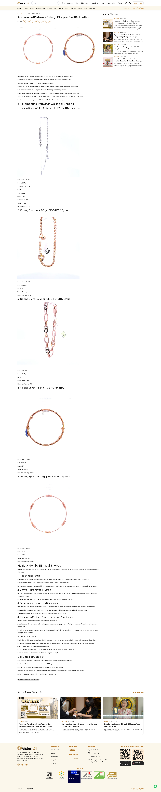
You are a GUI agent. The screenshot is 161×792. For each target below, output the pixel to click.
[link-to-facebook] (137, 8)
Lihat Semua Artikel (137, 692)
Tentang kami (55, 750)
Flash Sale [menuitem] (92, 8)
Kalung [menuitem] (60, 8)
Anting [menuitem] (19, 8)
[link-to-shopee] (26, 764)
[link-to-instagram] (134, 8)
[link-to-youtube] (140, 8)
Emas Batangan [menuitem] (40, 8)
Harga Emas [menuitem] (94, 3)
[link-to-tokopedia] (18, 764)
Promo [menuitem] (120, 3)
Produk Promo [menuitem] (82, 8)
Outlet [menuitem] (102, 3)
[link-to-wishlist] (126, 3)
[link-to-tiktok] (131, 8)
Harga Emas (55, 760)
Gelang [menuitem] (49, 8)
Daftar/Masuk (138, 3)
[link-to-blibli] (22, 764)
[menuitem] (68, 3)
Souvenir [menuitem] (73, 8)
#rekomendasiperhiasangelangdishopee (28, 679)
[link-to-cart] (130, 3)
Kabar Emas (54, 756)
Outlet (53, 753)
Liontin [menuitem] (67, 8)
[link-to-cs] (155, 786)
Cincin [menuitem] (32, 8)
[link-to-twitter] (142, 8)
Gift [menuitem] (55, 8)
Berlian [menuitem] (25, 8)
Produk (53, 763)
